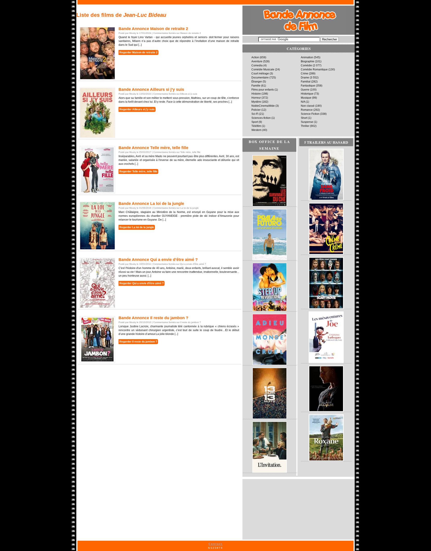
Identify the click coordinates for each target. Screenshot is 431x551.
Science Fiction (310, 113)
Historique (307, 93)
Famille (255, 85)
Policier (256, 109)
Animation (307, 57)
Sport (254, 122)
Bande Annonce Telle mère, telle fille (153, 147)
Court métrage (260, 73)
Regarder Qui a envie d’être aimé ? (141, 283)
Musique (306, 97)
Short (304, 117)
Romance (307, 109)
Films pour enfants (262, 89)
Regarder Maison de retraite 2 (138, 52)
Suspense (307, 122)
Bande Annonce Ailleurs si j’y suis (151, 89)
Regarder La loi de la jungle (136, 227)
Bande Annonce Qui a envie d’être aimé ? (158, 259)
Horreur (256, 97)
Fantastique (308, 85)
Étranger (256, 81)
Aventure (256, 61)
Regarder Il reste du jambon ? (138, 341)
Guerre (305, 89)
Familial (305, 81)
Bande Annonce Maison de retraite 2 (153, 28)
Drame (305, 77)
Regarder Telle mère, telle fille (138, 171)
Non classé (307, 105)
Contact (216, 543)
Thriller (305, 126)
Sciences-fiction (261, 117)
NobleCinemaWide (263, 105)
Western (256, 130)
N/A (303, 101)
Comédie (306, 65)
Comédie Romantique (314, 69)
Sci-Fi (254, 113)
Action (255, 57)
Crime (304, 73)
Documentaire (260, 77)
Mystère (256, 101)
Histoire (256, 93)
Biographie (307, 61)
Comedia (257, 65)
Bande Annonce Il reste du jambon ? (153, 318)
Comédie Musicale (262, 69)
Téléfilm (256, 126)
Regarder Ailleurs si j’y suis (137, 109)
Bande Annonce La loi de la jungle (151, 203)
